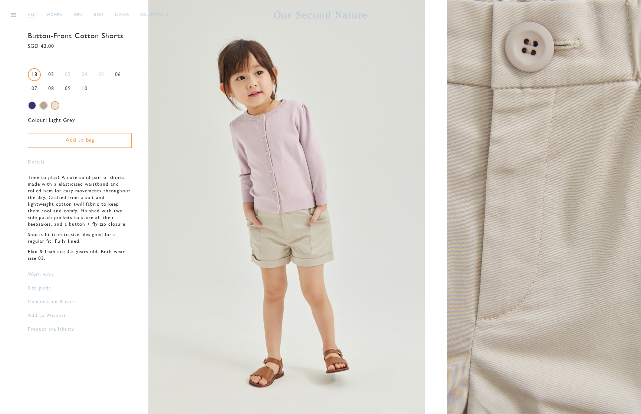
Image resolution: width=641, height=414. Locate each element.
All (31, 15)
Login (569, 16)
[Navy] (32, 105)
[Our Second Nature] (320, 15)
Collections (154, 15)
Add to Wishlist (47, 315)
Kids (99, 15)
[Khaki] (43, 105)
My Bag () (598, 16)
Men (78, 15)
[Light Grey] (55, 105)
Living (122, 15)
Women (54, 15)
